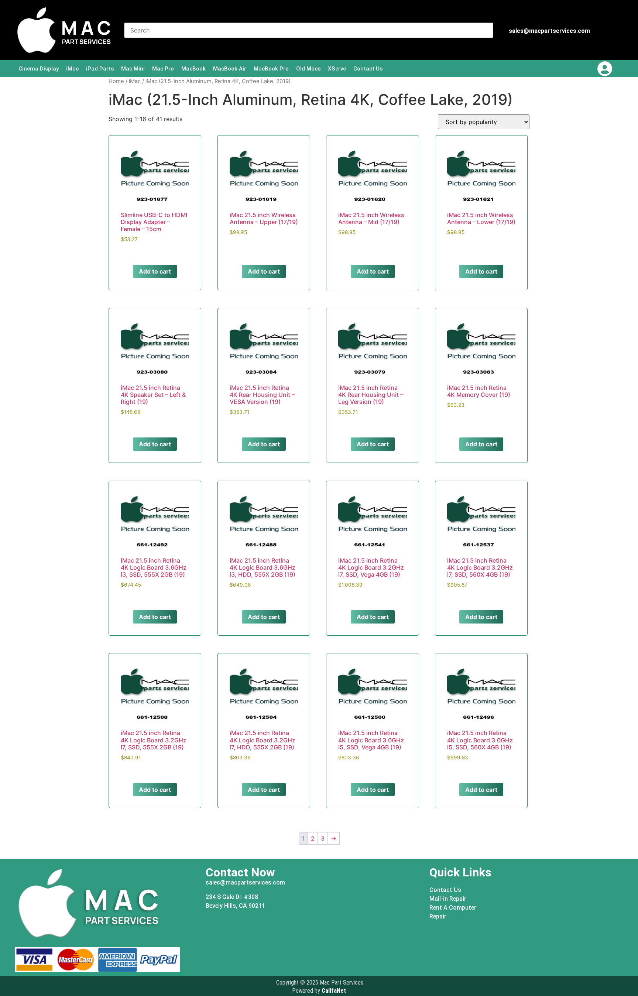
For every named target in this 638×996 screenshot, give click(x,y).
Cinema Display (38, 68)
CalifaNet (334, 990)
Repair (437, 916)
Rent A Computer (452, 907)
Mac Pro (163, 68)
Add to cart (155, 271)
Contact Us (368, 68)
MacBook (193, 68)
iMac (72, 68)
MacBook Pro (271, 68)
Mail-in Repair (447, 898)
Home (116, 81)
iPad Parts (100, 68)
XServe (337, 68)
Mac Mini (133, 68)
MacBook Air (229, 68)
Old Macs (308, 68)
